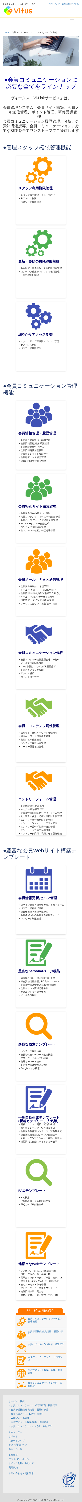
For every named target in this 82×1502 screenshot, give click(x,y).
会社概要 (13, 1455)
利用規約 (13, 1467)
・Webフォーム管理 (19, 1418)
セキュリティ (15, 1432)
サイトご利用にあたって (21, 1463)
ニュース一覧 (15, 1449)
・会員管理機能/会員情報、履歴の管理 (28, 1409)
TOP (7, 32)
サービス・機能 (17, 1401)
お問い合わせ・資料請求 (59, 4)
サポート (13, 1436)
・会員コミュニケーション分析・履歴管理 (30, 1426)
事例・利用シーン (18, 1444)
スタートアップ (17, 1440)
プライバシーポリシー (20, 1459)
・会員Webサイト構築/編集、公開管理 (28, 1422)
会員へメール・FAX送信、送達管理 (46, 1344)
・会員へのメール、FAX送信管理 (26, 1414)
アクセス (75, 4)
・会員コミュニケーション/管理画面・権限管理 (33, 1405)
